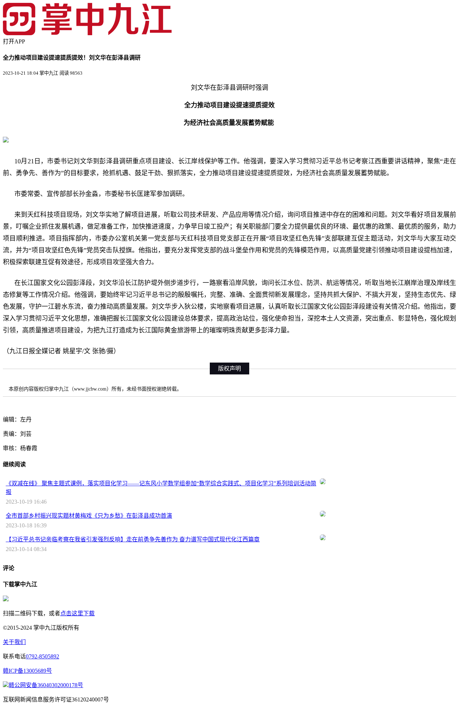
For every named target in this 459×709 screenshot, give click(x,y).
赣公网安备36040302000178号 (46, 685)
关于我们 (14, 642)
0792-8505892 (42, 656)
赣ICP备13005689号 (27, 671)
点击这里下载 (77, 613)
